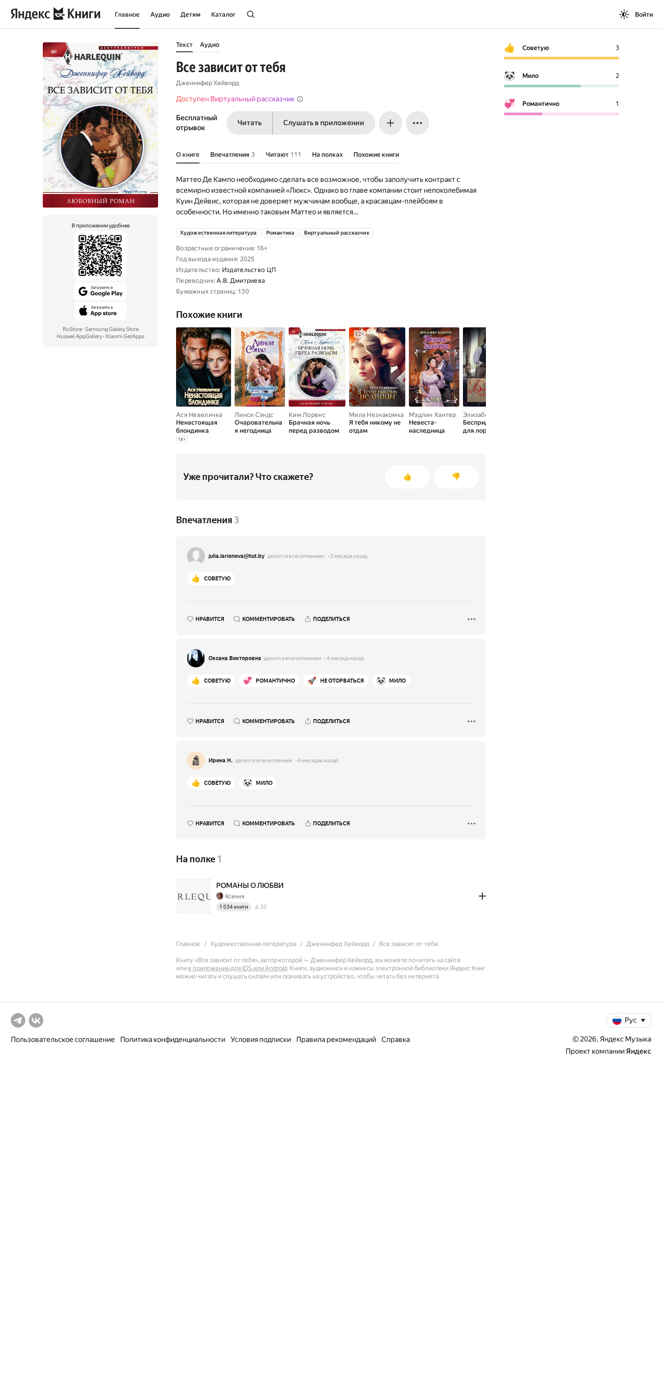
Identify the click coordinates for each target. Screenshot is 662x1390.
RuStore (72, 329)
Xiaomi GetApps (125, 336)
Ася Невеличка (199, 414)
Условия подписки (261, 1039)
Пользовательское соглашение (63, 1039)
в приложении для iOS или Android (237, 968)
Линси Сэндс (254, 414)
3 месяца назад (348, 556)
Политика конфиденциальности (172, 1039)
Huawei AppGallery (79, 336)
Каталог (223, 14)
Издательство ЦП (249, 269)
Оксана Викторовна (235, 658)
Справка (395, 1039)
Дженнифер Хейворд (207, 82)
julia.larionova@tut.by (237, 556)
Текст (184, 44)
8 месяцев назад (318, 760)
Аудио (160, 14)
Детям (190, 14)
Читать (249, 122)
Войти (644, 14)
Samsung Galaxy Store (112, 329)
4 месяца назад (345, 658)
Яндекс (638, 1051)
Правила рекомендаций (336, 1039)
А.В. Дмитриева (241, 280)
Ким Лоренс (307, 414)
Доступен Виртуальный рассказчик (235, 99)
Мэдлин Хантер (432, 414)
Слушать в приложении (323, 122)
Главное (127, 14)
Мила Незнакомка (376, 414)
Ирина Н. (220, 760)
